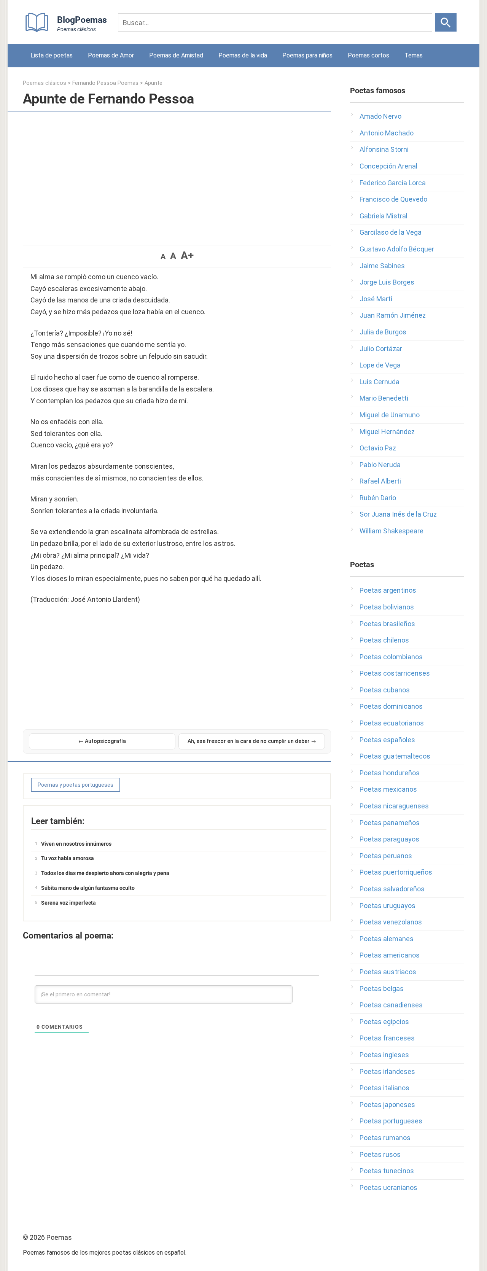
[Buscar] (446, 22)
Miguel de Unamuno (390, 415)
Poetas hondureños (390, 773)
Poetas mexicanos (388, 789)
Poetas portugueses (391, 1121)
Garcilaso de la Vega (391, 232)
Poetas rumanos (385, 1138)
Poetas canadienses (391, 1005)
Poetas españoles (387, 740)
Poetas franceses (387, 1038)
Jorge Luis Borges (387, 282)
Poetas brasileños (387, 624)
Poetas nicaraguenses (394, 806)
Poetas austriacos (388, 972)
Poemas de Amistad (176, 55)
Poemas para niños (307, 55)
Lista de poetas (51, 55)
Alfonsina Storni (384, 149)
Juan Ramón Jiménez (393, 315)
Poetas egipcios (384, 1022)
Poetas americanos (390, 955)
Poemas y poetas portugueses (75, 785)
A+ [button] (187, 255)
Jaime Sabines (382, 266)
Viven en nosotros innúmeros (76, 844)
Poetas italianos (384, 1088)
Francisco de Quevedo (393, 199)
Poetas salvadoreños (392, 889)
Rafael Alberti (380, 481)
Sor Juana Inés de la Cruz (398, 514)
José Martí (376, 299)
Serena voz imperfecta (68, 903)
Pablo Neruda (380, 465)
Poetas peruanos (386, 856)
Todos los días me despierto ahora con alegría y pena (105, 873)
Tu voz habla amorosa (67, 858)
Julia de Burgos (383, 332)
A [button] (163, 256)
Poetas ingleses (384, 1055)
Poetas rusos (380, 1154)
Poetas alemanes (387, 939)
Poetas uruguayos (387, 906)
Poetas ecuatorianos (392, 723)
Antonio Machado (387, 133)
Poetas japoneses (387, 1105)
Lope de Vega (380, 365)
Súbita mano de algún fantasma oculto (88, 888)
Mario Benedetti (384, 398)
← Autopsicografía (102, 741)
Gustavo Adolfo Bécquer (397, 249)
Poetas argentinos (388, 590)
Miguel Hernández (387, 432)
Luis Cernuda (379, 382)
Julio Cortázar (381, 349)
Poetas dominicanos (391, 706)
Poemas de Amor (111, 55)
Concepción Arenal (388, 166)
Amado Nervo (380, 116)
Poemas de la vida (242, 55)
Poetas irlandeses (387, 1071)
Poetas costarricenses (395, 673)
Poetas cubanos (385, 690)
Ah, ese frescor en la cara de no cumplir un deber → (252, 741)
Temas (413, 55)
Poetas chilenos (384, 640)
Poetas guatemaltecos (395, 756)
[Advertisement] (177, 180)
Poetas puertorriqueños (396, 872)
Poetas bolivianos (387, 607)
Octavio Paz (378, 448)
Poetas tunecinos (387, 1171)
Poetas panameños (390, 823)
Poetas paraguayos (389, 839)
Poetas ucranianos (388, 1187)
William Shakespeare (391, 531)
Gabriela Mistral (383, 216)
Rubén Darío (378, 498)
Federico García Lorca (393, 183)
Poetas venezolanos (391, 922)
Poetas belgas (382, 989)
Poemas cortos (368, 55)
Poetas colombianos (391, 657)
